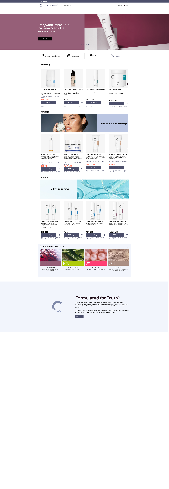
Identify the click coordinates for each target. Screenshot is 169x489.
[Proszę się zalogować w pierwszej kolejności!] (59, 102)
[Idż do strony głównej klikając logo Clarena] (49, 5)
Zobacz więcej (125, 247)
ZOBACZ (45, 38)
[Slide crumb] (81, 44)
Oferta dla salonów (43, 1)
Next (127, 84)
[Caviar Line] (96, 265)
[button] (127, 1)
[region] (84, 56)
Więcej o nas (79, 316)
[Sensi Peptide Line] (73, 265)
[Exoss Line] (118, 265)
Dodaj (48, 102)
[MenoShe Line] (50, 265)
